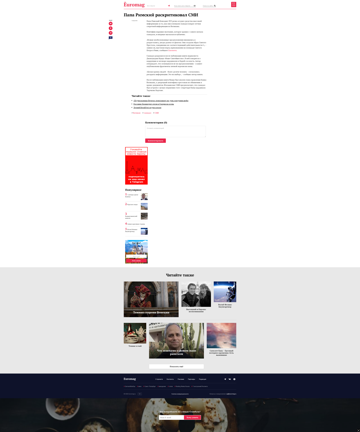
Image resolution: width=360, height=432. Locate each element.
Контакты (170, 379)
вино (139, 386)
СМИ (156, 113)
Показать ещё (176, 366)
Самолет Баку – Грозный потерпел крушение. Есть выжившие (221, 352)
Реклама (181, 379)
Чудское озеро (132, 204)
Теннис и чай (135, 346)
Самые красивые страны (136, 224)
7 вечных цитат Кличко (131, 196)
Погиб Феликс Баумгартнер (131, 230)
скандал (146, 113)
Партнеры (191, 379)
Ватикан (136, 113)
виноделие (162, 386)
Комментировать (155, 141)
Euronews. (172, 50)
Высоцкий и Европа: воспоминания (196, 310)
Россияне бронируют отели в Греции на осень (154, 104)
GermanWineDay (129, 386)
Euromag (134, 4)
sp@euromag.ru (231, 394)
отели (170, 386)
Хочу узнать (136, 261)
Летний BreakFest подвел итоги (147, 107)
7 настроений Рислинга (199, 386)
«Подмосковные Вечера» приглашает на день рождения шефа (161, 100)
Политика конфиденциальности (180, 394)
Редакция (202, 379)
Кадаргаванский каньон (131, 217)
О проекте (159, 379)
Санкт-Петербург (149, 386)
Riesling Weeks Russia (182, 386)
